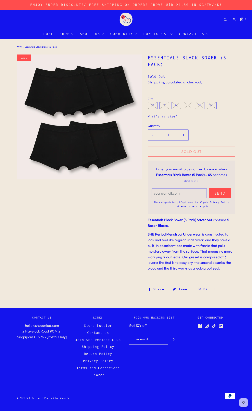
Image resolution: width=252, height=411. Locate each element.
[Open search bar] (225, 19)
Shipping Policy (98, 347)
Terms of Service (190, 206)
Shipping (156, 82)
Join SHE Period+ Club (98, 340)
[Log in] (234, 19)
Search (98, 375)
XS (152, 105)
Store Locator (98, 326)
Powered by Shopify (56, 398)
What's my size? (162, 116)
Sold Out (191, 151)
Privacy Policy (219, 202)
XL (199, 105)
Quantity (154, 126)
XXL (211, 105)
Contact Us (98, 333)
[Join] (173, 339)
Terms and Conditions (98, 368)
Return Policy (98, 354)
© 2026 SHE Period (28, 398)
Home (48, 34)
